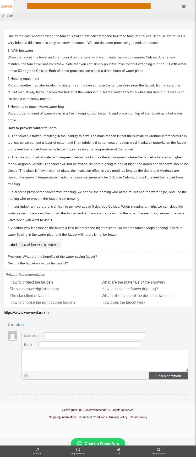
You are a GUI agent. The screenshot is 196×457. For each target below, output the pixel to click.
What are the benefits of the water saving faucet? (60, 256)
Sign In (20, 324)
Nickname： (32, 335)
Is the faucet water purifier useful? (42, 263)
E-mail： (30, 344)
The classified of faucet (29, 296)
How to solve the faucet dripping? (130, 289)
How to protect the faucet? (32, 282)
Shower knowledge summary (34, 289)
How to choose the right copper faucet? (43, 302)
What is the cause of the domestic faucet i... (138, 296)
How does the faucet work (123, 302)
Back (10, 15)
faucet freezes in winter (39, 245)
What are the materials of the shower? (133, 282)
